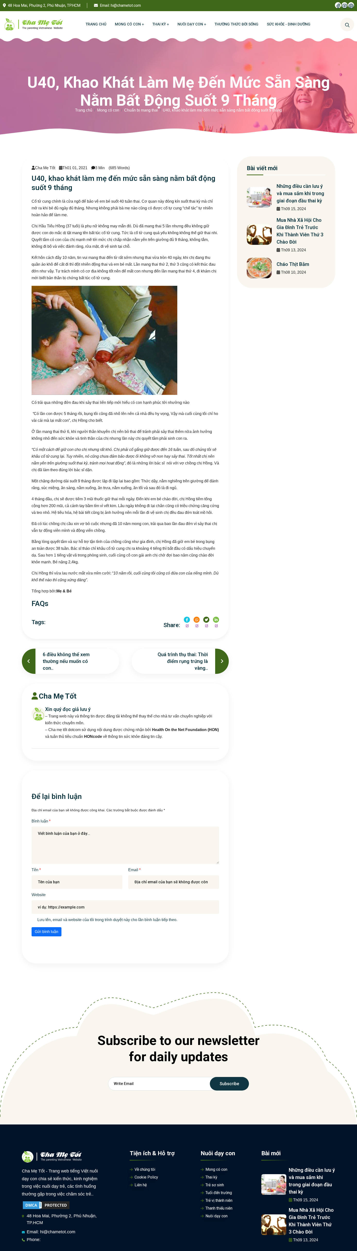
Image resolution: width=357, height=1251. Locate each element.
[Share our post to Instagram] (197, 620)
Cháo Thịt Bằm (293, 264)
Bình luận (40, 821)
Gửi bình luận (46, 932)
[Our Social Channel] (338, 5)
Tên (35, 870)
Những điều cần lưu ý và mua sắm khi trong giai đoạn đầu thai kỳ (300, 193)
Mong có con (108, 110)
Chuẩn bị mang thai (141, 110)
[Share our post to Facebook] (187, 620)
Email (133, 870)
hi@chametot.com (126, 5)
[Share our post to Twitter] (206, 620)
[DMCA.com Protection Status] (46, 1205)
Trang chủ (83, 110)
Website (39, 895)
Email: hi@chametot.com (51, 1231)
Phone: (34, 1239)
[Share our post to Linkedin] (216, 620)
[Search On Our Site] (347, 24)
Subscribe (229, 1083)
